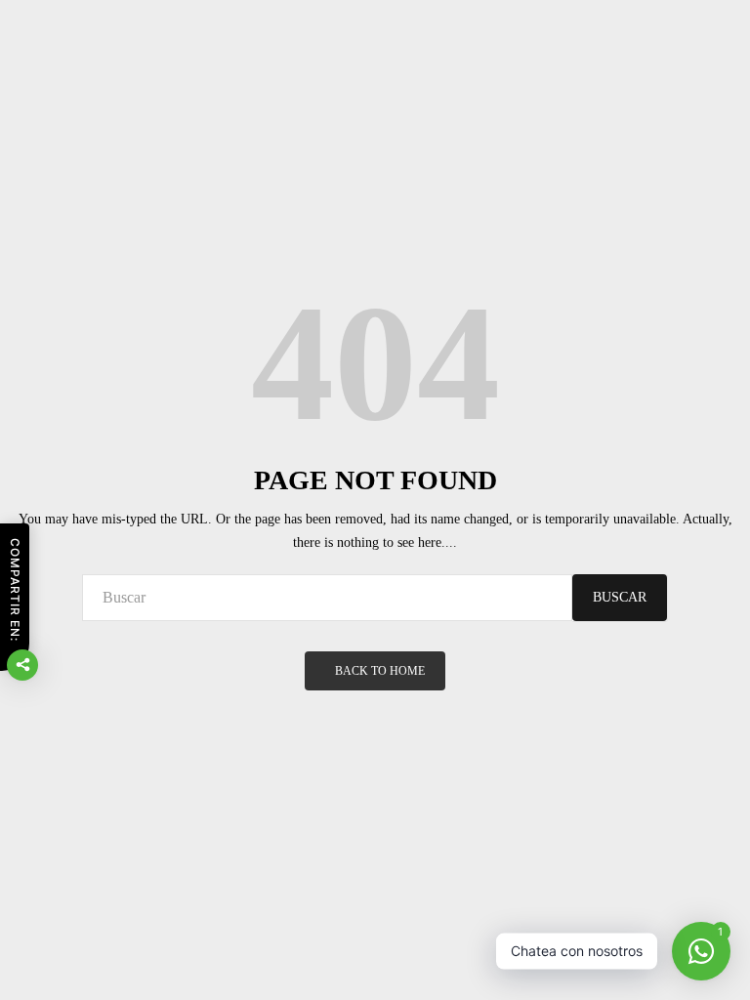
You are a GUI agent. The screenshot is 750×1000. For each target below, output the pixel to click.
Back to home (380, 671)
